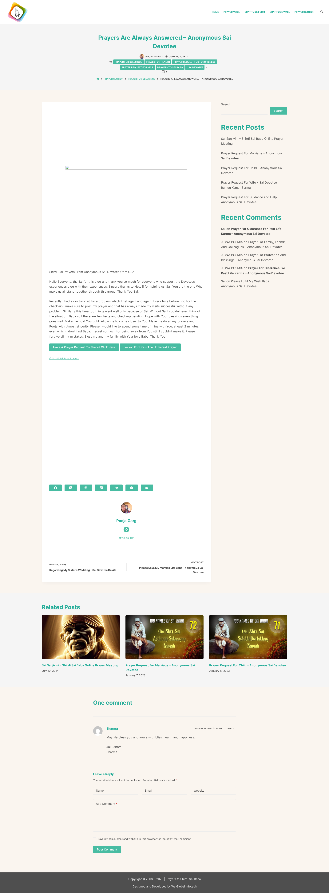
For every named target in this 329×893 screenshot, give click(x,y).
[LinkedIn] (101, 488)
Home (215, 11)
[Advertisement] (126, 137)
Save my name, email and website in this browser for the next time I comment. (145, 838)
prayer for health (158, 61)
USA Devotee (195, 67)
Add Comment (106, 804)
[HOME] (97, 79)
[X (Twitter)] (71, 488)
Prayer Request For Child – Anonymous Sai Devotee (247, 665)
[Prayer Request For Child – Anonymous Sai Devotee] (248, 637)
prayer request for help (137, 67)
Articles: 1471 (126, 538)
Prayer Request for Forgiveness (195, 61)
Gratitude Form (254, 11)
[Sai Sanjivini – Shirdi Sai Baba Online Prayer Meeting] (81, 637)
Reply (231, 728)
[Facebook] (55, 488)
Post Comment (107, 849)
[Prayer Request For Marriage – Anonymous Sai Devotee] (164, 637)
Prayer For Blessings (128, 61)
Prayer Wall (232, 11)
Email (148, 790)
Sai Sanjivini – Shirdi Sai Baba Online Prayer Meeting (80, 665)
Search (226, 104)
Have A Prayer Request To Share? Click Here (84, 347)
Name (100, 790)
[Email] (147, 488)
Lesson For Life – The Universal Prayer (150, 347)
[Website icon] (126, 529)
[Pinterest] (86, 488)
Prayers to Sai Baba (170, 67)
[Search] (321, 11)
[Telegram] (116, 488)
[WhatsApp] (131, 488)
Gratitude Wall (280, 11)
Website (199, 790)
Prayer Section (304, 11)
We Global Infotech (184, 886)
